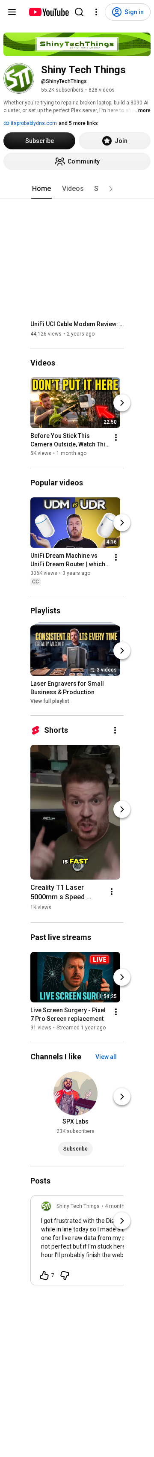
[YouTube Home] (48, 12)
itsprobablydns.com (33, 123)
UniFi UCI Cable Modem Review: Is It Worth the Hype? (77, 324)
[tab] (41, 188)
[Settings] (96, 12)
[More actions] (115, 437)
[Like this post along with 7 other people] (44, 1275)
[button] (111, 188)
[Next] (121, 403)
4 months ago (121, 1206)
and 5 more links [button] (78, 123)
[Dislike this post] (64, 1275)
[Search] (79, 12)
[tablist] (77, 188)
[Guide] (12, 12)
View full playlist (49, 701)
